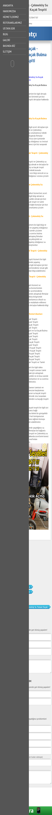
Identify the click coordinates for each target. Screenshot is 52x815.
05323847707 (32, 17)
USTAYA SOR (9, 28)
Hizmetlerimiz (11, 17)
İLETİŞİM (7, 51)
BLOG (5, 34)
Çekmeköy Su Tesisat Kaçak (37, 607)
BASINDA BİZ (9, 46)
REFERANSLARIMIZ (12, 22)
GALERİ (6, 40)
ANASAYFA (8, 5)
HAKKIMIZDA (9, 11)
